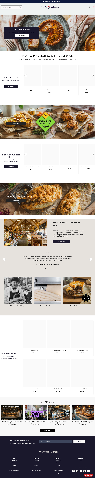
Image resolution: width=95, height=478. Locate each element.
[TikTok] (84, 471)
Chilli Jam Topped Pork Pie (82, 350)
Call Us (89, 475)
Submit (79, 441)
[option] (47, 1)
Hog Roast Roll (50, 166)
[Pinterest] (81, 471)
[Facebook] (73, 471)
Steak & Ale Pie (32, 88)
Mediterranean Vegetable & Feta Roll (68, 167)
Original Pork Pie (34, 388)
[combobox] (9, 7)
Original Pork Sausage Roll (32, 166)
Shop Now (16, 123)
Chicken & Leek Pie (68, 88)
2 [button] (47, 268)
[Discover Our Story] (18, 290)
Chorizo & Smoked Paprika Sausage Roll (87, 167)
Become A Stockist (22, 36)
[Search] (11, 7)
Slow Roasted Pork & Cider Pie (87, 88)
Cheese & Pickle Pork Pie (82, 388)
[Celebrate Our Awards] (77, 290)
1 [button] (45, 268)
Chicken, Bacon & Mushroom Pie (50, 88)
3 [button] (49, 268)
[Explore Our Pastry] (47, 290)
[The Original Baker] (25, 232)
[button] (1, 33)
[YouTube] (88, 471)
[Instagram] (77, 471)
